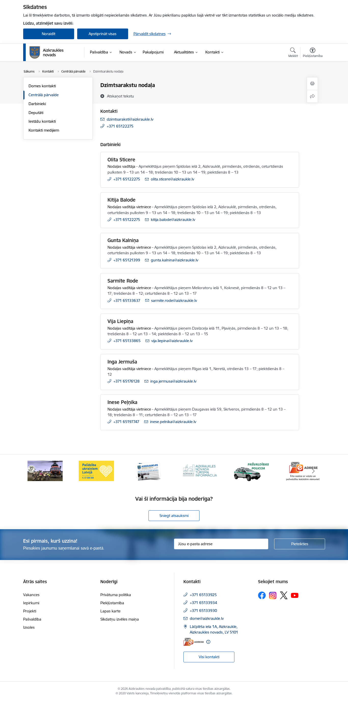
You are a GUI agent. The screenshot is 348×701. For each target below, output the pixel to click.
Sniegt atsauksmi (174, 515)
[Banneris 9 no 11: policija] (251, 470)
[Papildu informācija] (208, 642)
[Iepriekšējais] (34, 470)
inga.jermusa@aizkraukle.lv (173, 381)
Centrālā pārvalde (44, 94)
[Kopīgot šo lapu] (312, 96)
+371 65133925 (203, 594)
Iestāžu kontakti (42, 121)
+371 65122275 (120, 126)
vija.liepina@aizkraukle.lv (172, 340)
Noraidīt (48, 33)
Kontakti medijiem (44, 130)
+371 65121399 (126, 260)
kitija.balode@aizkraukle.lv (173, 219)
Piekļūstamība (112, 602)
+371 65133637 (126, 300)
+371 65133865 (127, 340)
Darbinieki (37, 103)
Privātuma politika (115, 594)
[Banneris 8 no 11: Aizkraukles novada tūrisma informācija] (200, 470)
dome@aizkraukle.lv (207, 618)
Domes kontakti (42, 85)
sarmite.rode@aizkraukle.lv (174, 300)
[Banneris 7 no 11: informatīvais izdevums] (148, 470)
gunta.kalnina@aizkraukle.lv (174, 260)
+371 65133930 (203, 610)
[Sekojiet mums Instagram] (273, 595)
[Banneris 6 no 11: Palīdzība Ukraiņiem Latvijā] (96, 470)
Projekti (29, 611)
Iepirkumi (31, 602)
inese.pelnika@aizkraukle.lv (173, 421)
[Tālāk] (313, 470)
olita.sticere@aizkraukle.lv (172, 179)
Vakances (31, 594)
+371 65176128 (126, 381)
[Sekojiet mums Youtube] (295, 595)
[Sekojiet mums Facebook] (262, 595)
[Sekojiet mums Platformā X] (284, 595)
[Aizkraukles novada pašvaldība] (46, 52)
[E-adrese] (193, 642)
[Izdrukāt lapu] (312, 83)
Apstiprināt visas (102, 33)
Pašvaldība (32, 619)
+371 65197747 (126, 421)
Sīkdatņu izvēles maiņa (119, 619)
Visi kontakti (209, 656)
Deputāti (36, 112)
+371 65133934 (203, 602)
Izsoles (29, 627)
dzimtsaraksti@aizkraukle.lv (130, 119)
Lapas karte (110, 611)
